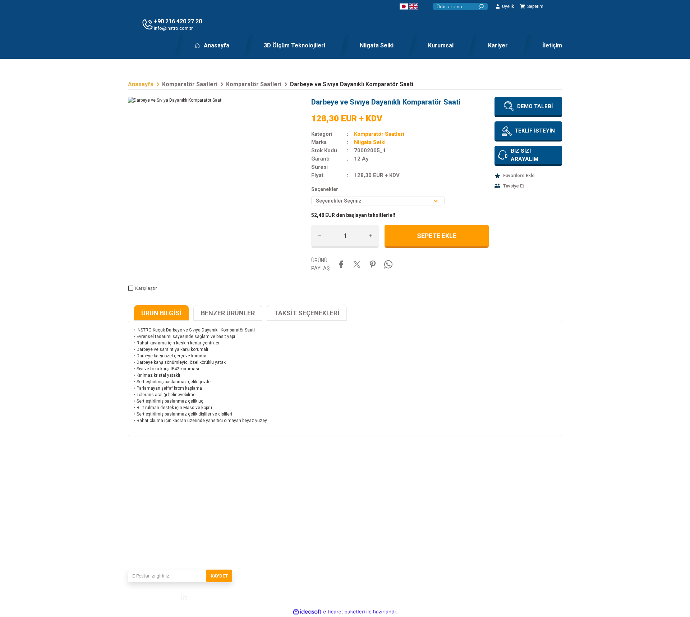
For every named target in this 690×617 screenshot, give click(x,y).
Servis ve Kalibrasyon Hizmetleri (304, 528)
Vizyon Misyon (288, 518)
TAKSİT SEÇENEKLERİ (306, 313)
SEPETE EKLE (436, 236)
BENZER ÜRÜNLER (228, 313)
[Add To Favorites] (528, 175)
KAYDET (219, 576)
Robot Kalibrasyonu (366, 548)
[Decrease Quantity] (319, 235)
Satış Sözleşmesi (436, 498)
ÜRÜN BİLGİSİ (161, 313)
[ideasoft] (307, 611)
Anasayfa (283, 498)
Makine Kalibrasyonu (367, 528)
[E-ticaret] (344, 612)
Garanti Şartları (435, 528)
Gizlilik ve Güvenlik (439, 518)
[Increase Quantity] (370, 235)
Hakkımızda (286, 508)
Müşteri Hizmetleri (511, 498)
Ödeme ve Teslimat (438, 508)
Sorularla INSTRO (291, 548)
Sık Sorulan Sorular (512, 508)
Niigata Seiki (370, 142)
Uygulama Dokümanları (370, 498)
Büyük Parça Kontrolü (368, 538)
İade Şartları (432, 538)
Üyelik (500, 528)
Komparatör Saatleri (379, 134)
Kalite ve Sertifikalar (293, 538)
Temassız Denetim (365, 518)
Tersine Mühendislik (366, 508)
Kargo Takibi (506, 518)
